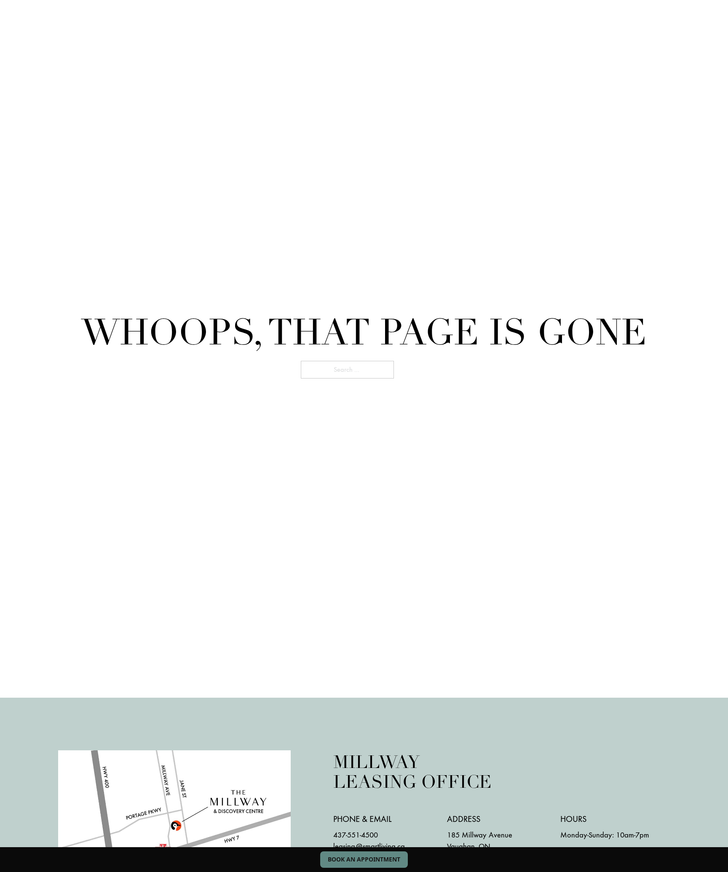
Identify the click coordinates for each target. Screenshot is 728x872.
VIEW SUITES (91, 27)
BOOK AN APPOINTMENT (364, 859)
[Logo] (364, 28)
